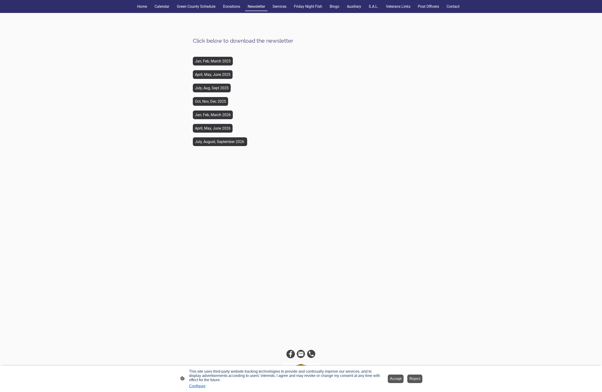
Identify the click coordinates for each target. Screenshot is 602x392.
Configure (197, 386)
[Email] (301, 354)
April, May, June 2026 (212, 128)
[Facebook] (290, 354)
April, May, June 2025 (212, 74)
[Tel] (311, 354)
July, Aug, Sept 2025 (212, 88)
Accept (395, 379)
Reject (414, 379)
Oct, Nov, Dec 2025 (210, 101)
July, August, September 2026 (220, 141)
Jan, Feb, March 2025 (213, 61)
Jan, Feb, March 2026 (213, 115)
